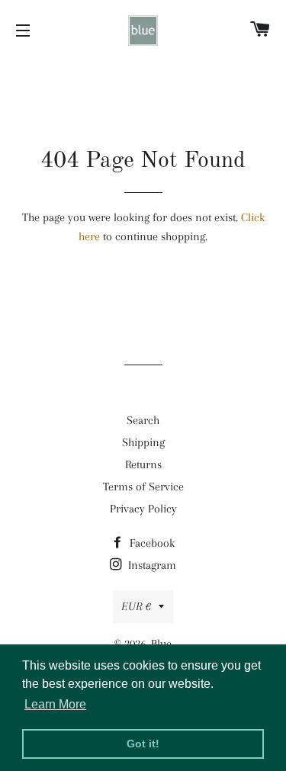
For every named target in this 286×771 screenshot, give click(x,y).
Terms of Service (143, 486)
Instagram (150, 565)
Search (143, 420)
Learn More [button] (55, 704)
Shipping (143, 442)
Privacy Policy (143, 509)
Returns (143, 464)
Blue (161, 644)
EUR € (136, 606)
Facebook (151, 543)
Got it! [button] (143, 743)
